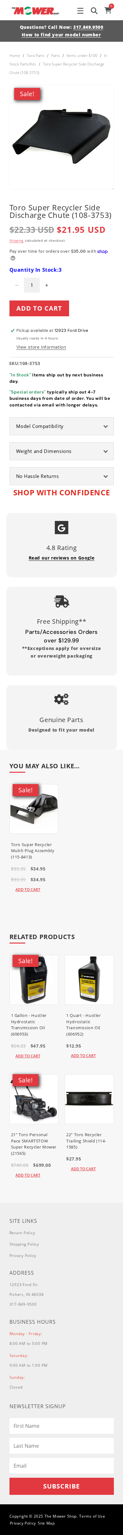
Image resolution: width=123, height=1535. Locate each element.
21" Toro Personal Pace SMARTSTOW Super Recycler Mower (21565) (34, 1144)
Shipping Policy (24, 1244)
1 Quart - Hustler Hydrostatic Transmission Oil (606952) (83, 1024)
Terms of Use (92, 1516)
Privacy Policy (23, 1255)
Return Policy (22, 1232)
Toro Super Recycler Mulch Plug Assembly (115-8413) (33, 851)
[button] (80, 11)
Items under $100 (82, 55)
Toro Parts (35, 55)
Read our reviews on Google (62, 558)
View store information (41, 347)
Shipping (16, 240)
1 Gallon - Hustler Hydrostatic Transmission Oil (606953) (29, 1024)
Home (14, 55)
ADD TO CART (27, 889)
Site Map (46, 1523)
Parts (55, 55)
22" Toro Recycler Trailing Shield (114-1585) (86, 1141)
